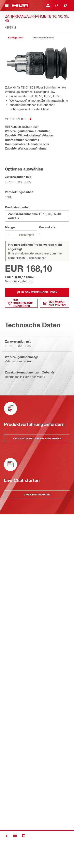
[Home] (20, 5)
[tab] (16, 37)
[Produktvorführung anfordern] (15, 835)
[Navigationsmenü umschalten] (6, 5)
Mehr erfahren (15, 118)
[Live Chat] (23, 835)
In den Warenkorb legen (39, 292)
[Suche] (65, 5)
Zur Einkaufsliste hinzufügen (23, 303)
